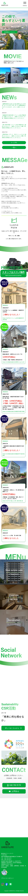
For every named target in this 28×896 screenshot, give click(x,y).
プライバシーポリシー (7, 878)
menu (25, 5)
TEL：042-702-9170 (6, 858)
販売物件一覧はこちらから (9, 30)
